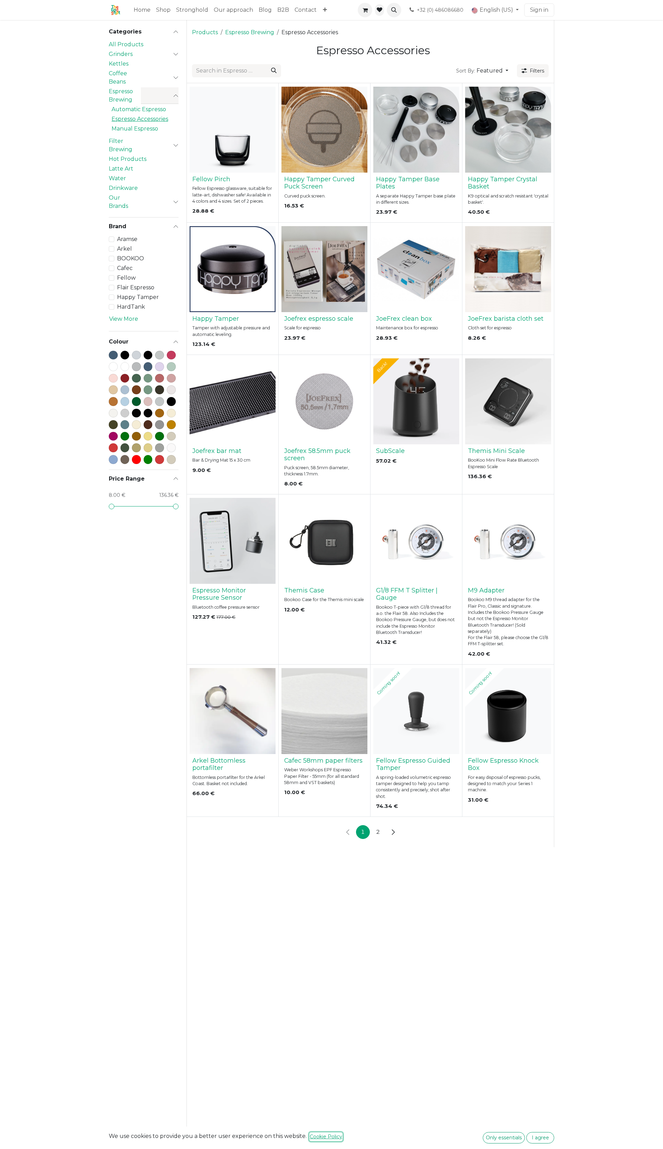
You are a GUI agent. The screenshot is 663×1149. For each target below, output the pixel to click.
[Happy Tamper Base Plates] (416, 130)
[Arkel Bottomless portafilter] (233, 711)
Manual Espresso (135, 128)
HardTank (131, 306)
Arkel (124, 248)
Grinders (121, 54)
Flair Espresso (135, 287)
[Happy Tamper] (233, 269)
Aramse (127, 239)
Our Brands (118, 201)
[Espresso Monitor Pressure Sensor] (233, 541)
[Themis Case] (324, 541)
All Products (126, 44)
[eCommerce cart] (365, 10)
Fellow (126, 277)
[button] (394, 10)
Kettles (118, 63)
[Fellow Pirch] (233, 130)
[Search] (274, 70)
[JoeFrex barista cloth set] (508, 269)
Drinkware (123, 188)
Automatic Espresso (139, 109)
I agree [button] (540, 1137)
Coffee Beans (118, 77)
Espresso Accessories (140, 119)
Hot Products (127, 159)
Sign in (539, 10)
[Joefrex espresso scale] (324, 269)
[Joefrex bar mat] (233, 401)
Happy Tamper (138, 297)
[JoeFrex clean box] (416, 269)
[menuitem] (142, 10)
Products (205, 32)
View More (123, 319)
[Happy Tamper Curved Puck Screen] (324, 130)
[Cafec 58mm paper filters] (324, 711)
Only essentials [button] (504, 1137)
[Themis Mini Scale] (508, 401)
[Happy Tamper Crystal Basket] (508, 130)
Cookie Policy (326, 1136)
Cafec (125, 268)
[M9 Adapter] (508, 541)
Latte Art (121, 168)
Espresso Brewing (121, 95)
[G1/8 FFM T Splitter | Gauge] (416, 541)
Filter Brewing (120, 145)
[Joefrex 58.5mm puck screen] (324, 401)
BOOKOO (130, 258)
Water (117, 178)
